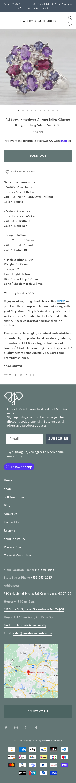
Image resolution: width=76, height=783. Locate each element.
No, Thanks (57, 409)
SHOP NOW (57, 404)
